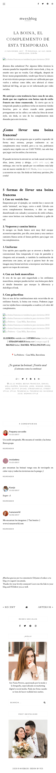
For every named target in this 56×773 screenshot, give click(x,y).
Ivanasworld (14, 512)
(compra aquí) (41, 341)
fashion (23, 386)
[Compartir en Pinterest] (31, 379)
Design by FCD (36, 768)
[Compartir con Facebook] (26, 379)
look (32, 386)
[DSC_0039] (19, 331)
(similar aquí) (47, 338)
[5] (26, 328)
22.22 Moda (30, 169)
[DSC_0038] (19, 321)
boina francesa (31, 384)
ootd (8, 389)
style (13, 391)
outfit (15, 389)
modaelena (14, 459)
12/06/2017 (14, 515)
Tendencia (23, 391)
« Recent (9, 607)
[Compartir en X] (23, 379)
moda (47, 386)
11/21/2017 (14, 434)
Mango (39, 386)
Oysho (23, 389)
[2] (26, 314)
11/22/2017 (14, 490)
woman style (31, 393)
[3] (26, 318)
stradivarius (35, 389)
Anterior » (45, 607)
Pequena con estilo (17, 431)
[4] (26, 324)
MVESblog (24, 768)
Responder (8, 448)
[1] (26, 59)
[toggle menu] (4, 4)
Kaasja (12, 487)
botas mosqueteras (45, 169)
